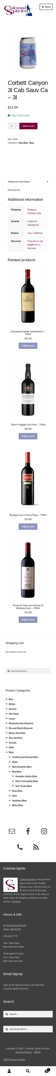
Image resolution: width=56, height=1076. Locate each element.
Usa (29, 233)
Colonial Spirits (28, 879)
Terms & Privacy (24, 1052)
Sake (14, 795)
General (12, 709)
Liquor (12, 718)
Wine (31, 143)
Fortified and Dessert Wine (25, 757)
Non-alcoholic (16, 738)
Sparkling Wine (19, 800)
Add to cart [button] (28, 345)
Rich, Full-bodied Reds (26, 781)
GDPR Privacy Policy (14, 1059)
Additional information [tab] (19, 181)
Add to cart (28, 125)
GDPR (37, 1052)
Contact (16, 901)
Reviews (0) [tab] (14, 190)
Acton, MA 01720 (12, 929)
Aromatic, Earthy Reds (26, 776)
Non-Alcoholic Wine (22, 766)
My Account (9, 1071)
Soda (11, 747)
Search (28, 1071)
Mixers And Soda (17, 733)
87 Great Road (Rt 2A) (14, 925)
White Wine (17, 805)
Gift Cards (14, 713)
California (38, 233)
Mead (14, 762)
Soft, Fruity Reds (23, 786)
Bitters (12, 704)
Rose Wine (17, 791)
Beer (11, 699)
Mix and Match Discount (21, 728)
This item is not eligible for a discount (35, 245)
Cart (43, 1069)
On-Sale (13, 742)
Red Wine (23, 143)
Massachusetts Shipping (21, 723)
